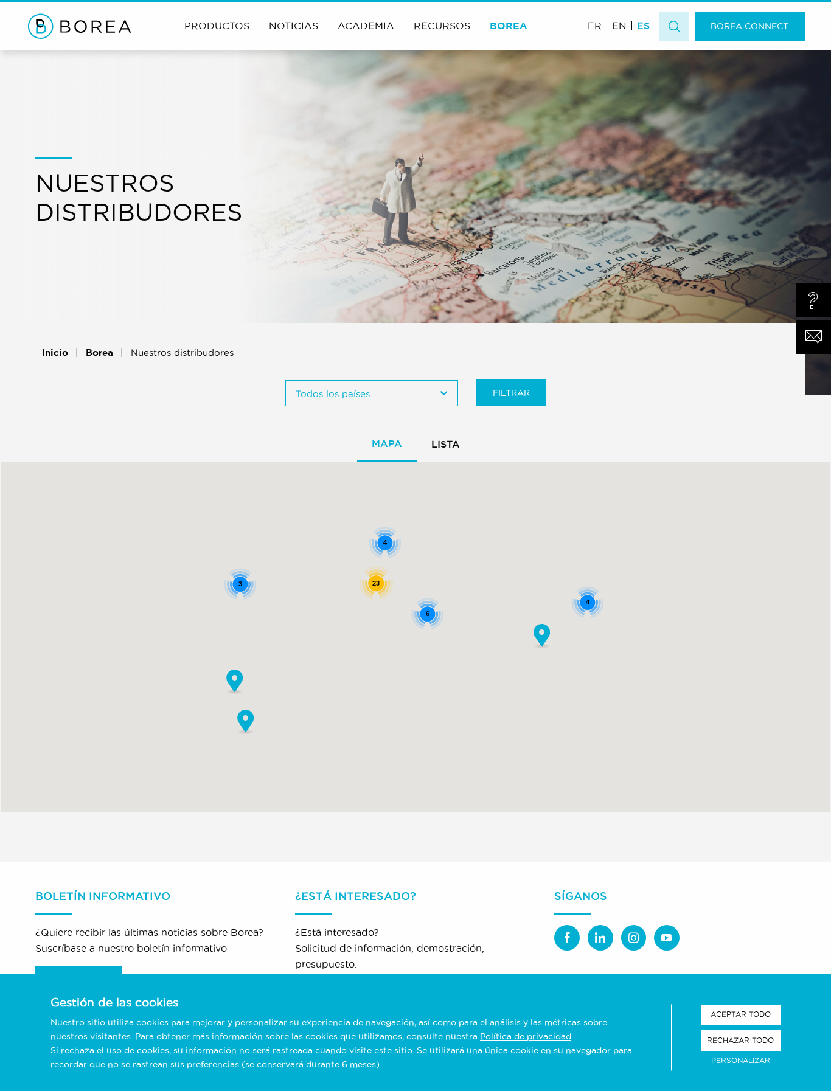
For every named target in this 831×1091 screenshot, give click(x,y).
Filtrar (511, 393)
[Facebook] (567, 938)
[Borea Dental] (79, 26)
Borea (508, 25)
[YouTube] (667, 938)
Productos (216, 25)
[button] (541, 635)
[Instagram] (634, 938)
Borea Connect (749, 26)
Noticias (293, 25)
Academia (366, 25)
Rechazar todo (740, 1040)
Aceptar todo (741, 1014)
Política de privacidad (525, 1036)
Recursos (442, 25)
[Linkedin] (600, 938)
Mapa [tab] (387, 443)
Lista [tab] (445, 443)
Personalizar (740, 1060)
